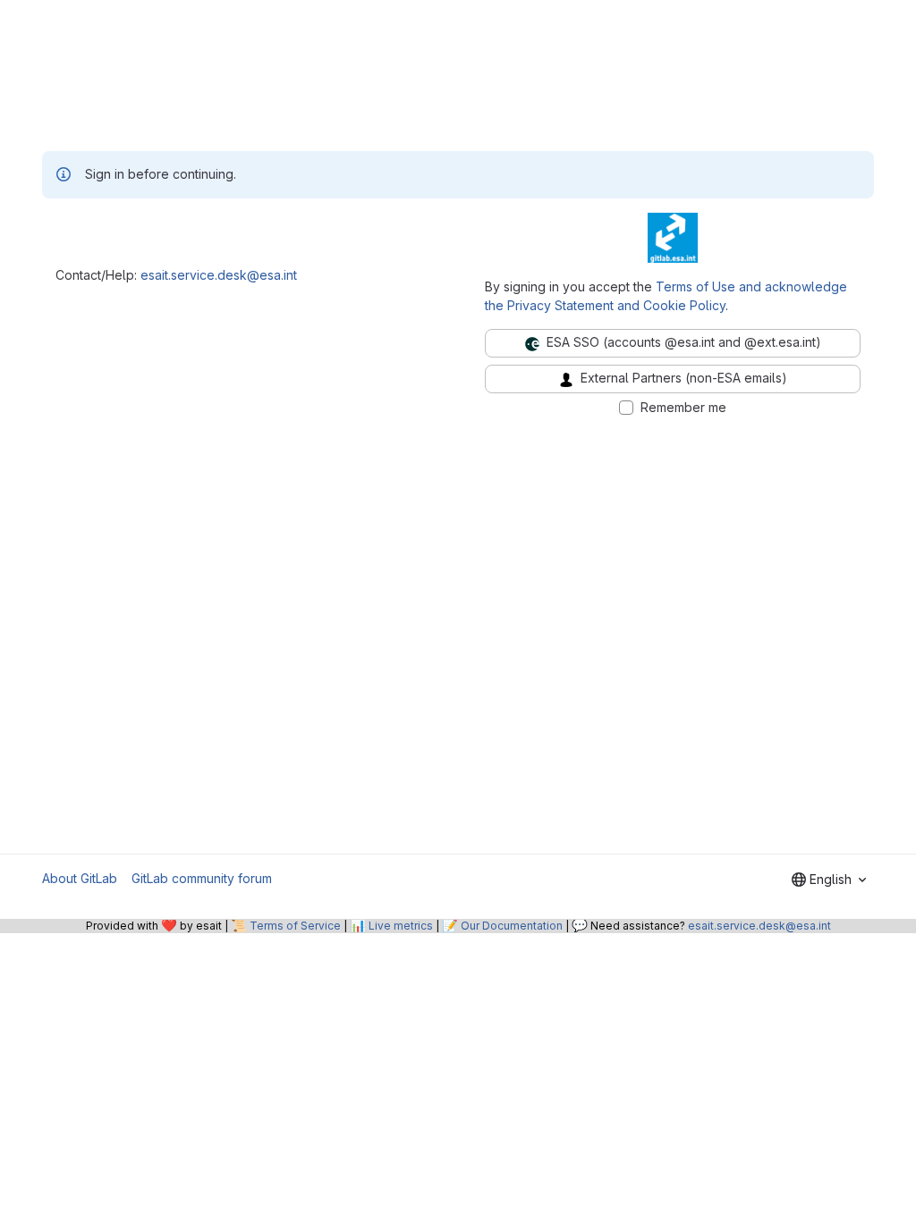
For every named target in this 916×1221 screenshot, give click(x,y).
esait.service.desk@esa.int (218, 274)
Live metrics (401, 925)
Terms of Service (295, 925)
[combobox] (829, 879)
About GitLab (79, 878)
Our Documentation (512, 925)
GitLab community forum (201, 878)
